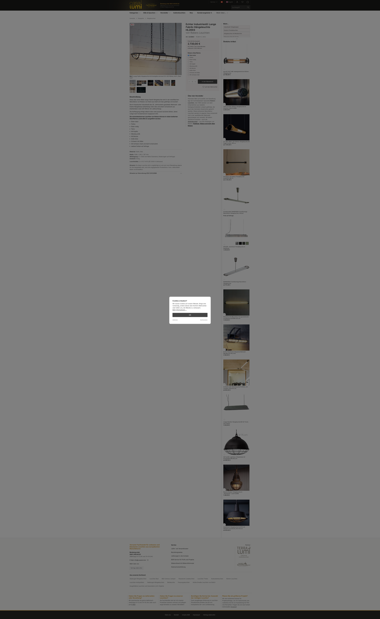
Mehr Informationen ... (179, 310)
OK (190, 315)
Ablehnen (175, 319)
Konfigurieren (204, 319)
